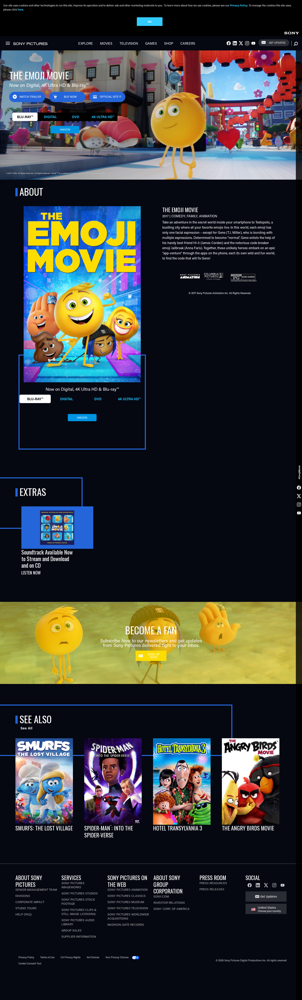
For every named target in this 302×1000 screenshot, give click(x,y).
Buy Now (70, 97)
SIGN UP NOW (153, 655)
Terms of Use (47, 957)
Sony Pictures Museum (125, 902)
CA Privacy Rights (71, 957)
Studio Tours (26, 908)
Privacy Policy (26, 957)
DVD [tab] (75, 117)
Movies (106, 43)
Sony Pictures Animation (127, 890)
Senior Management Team (36, 890)
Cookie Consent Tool (29, 963)
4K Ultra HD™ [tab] (103, 117)
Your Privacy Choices (117, 957)
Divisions (22, 896)
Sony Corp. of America (171, 909)
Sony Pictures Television (127, 908)
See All (26, 728)
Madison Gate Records (125, 925)
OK (150, 21)
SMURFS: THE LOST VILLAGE (44, 828)
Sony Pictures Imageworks (72, 885)
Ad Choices (93, 957)
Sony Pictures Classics (126, 896)
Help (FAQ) (23, 914)
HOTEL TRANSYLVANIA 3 (177, 828)
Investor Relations (169, 903)
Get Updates (277, 42)
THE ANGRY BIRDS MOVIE (248, 828)
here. (21, 9)
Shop (168, 43)
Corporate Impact (29, 902)
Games (151, 43)
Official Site (109, 97)
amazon (65, 129)
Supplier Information (78, 936)
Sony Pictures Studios (79, 893)
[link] (291, 32)
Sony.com (161, 896)
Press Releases (211, 889)
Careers (187, 43)
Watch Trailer (30, 97)
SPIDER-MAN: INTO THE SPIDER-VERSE (108, 831)
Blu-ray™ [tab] (25, 117)
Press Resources (213, 883)
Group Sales (71, 930)
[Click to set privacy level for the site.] (137, 957)
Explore (85, 43)
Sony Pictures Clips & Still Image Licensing (79, 912)
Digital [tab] (50, 117)
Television (129, 43)
